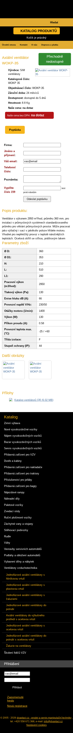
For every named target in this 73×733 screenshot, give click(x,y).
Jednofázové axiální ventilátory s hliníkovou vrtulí (25, 576)
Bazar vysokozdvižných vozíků (22, 442)
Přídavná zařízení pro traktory (21, 473)
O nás (34, 45)
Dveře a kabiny (13, 460)
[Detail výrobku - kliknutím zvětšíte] (52, 74)
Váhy (7, 542)
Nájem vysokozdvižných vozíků (23, 435)
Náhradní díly (12, 498)
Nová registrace (17, 705)
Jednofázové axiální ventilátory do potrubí (26, 607)
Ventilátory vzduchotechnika (20, 567)
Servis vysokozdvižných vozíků (23, 448)
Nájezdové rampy (14, 492)
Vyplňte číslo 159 (9, 189)
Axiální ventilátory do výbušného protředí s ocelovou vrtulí (25, 617)
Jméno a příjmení (9, 153)
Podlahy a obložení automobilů (22, 555)
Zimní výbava (12, 423)
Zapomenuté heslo (15, 699)
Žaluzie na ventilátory (18, 645)
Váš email (10, 161)
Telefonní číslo (10, 169)
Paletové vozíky (13, 504)
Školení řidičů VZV (15, 652)
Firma (7, 145)
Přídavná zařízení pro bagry (20, 486)
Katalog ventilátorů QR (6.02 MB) (33, 400)
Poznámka (10, 179)
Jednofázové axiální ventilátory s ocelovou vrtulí (25, 627)
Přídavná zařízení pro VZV (19, 454)
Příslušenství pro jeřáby (18, 479)
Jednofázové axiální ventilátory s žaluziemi (25, 597)
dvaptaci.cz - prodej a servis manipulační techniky (44, 717)
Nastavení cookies (36, 725)
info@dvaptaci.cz (53, 721)
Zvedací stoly (12, 511)
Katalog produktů (38, 31)
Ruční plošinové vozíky (18, 517)
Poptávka (15, 129)
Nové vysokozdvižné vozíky (20, 429)
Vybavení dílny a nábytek (19, 561)
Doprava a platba (49, 45)
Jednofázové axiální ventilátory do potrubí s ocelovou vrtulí (26, 637)
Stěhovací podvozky (16, 530)
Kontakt (23, 45)
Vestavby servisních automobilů (23, 549)
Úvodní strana (9, 45)
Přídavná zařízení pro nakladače (23, 467)
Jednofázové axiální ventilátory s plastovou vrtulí (25, 587)
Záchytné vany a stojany (18, 523)
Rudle (7, 536)
